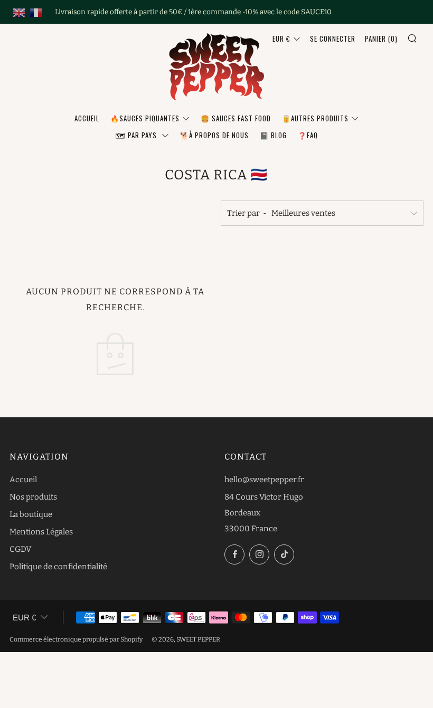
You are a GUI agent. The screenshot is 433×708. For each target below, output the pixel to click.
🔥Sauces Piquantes (145, 118)
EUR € (281, 38)
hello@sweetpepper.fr (264, 479)
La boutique (31, 514)
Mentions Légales (41, 532)
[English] (19, 12)
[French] (36, 12)
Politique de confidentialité (58, 566)
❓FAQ (308, 135)
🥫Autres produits (315, 118)
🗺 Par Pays (137, 135)
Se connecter (332, 38)
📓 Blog (273, 135)
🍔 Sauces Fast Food (236, 118)
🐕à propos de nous (214, 135)
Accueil (86, 118)
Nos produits (33, 497)
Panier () (381, 38)
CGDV (20, 549)
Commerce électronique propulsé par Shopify (76, 639)
